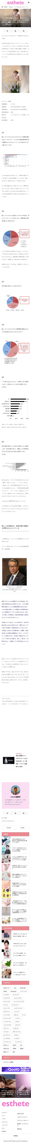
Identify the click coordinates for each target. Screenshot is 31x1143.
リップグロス (6, 1038)
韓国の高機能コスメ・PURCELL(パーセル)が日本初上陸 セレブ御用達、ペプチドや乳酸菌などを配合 (22, 761)
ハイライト (18, 1018)
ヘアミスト (6, 1031)
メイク (3, 1115)
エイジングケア (18, 998)
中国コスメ (6, 1045)
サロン (3, 1128)
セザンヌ (16, 1015)
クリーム (5, 1004)
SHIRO (5, 991)
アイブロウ (6, 994)
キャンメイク (6, 1001)
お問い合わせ (20, 1113)
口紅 (21, 1045)
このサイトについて (22, 1117)
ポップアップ (6, 1035)
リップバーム (18, 1041)
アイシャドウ (23, 991)
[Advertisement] (15, 731)
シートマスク (6, 1015)
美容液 (21, 1048)
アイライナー (16, 994)
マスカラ (16, 1035)
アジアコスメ (6, 998)
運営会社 (19, 1129)
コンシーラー (6, 1008)
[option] (8, 1086)
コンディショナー (18, 1008)
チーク (24, 1015)
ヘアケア (4, 1118)
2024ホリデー (6, 988)
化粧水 (14, 1045)
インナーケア (4, 1125)
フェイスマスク (7, 1025)
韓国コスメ (6, 1052)
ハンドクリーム (7, 1021)
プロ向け (8, 25)
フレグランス (4, 1122)
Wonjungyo (13, 991)
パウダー (17, 1021)
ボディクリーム (17, 1031)
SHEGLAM (23, 988)
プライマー (18, 1025)
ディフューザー (7, 1018)
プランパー (6, 1028)
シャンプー (16, 1011)
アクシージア (6, 821)
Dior (15, 988)
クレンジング (15, 1004)
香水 (14, 1052)
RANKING (4, 1131)
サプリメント (6, 1011)
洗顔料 (14, 1048)
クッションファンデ (19, 1001)
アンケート (12, 821)
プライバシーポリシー (22, 1120)
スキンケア (4, 1112)
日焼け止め (6, 1048)
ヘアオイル (15, 1028)
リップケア (16, 1038)
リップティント (7, 1041)
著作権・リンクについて (22, 1124)
